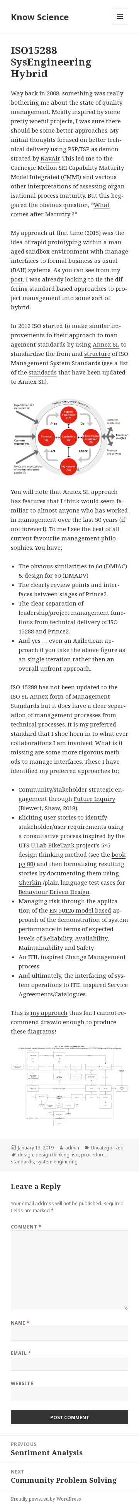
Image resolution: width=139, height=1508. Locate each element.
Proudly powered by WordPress (46, 1499)
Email (21, 1353)
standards (43, 372)
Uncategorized (107, 1147)
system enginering (57, 1161)
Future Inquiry (94, 798)
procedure (93, 1154)
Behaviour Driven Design (54, 891)
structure (97, 353)
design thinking (53, 1154)
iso (75, 1154)
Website (22, 1383)
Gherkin (30, 882)
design (25, 1154)
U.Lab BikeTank (53, 845)
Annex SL (106, 344)
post (17, 279)
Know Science (40, 16)
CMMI (71, 177)
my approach (49, 1012)
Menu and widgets (120, 24)
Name (20, 1323)
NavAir (50, 158)
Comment (26, 1226)
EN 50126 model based (80, 910)
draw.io (51, 1022)
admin (72, 1147)
